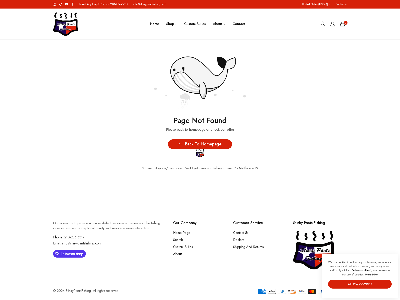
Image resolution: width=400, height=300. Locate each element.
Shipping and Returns (248, 247)
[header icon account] (332, 24)
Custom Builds (183, 247)
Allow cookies (360, 284)
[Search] (323, 23)
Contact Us (240, 233)
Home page (181, 233)
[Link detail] (54, 4)
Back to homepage (203, 144)
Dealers (238, 240)
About (177, 254)
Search (178, 240)
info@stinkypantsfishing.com (77, 243)
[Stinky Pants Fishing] (65, 24)
